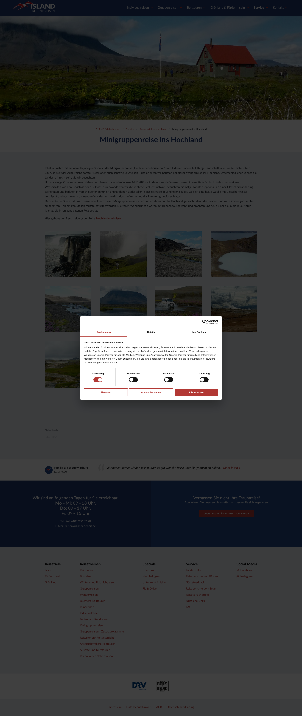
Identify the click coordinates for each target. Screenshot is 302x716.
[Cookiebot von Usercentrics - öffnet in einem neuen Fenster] (204, 321)
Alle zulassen (196, 392)
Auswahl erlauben (151, 392)
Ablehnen (106, 392)
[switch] (133, 379)
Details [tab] (151, 332)
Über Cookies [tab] (198, 332)
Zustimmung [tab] (104, 332)
